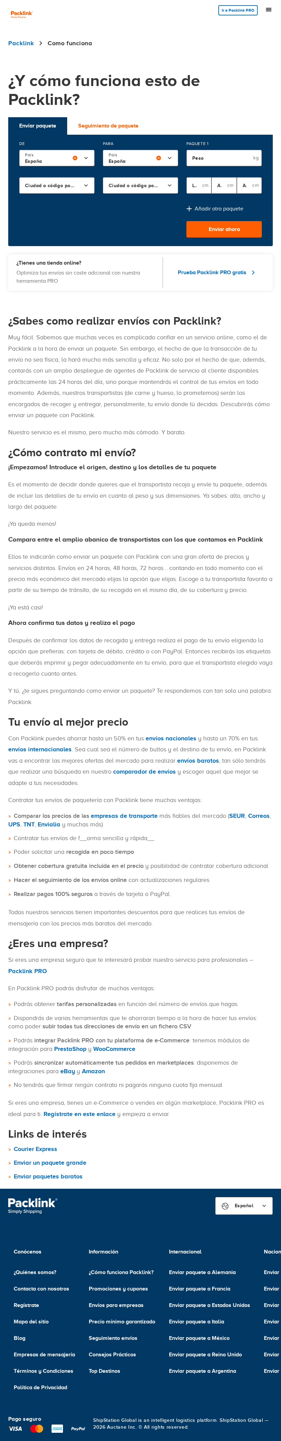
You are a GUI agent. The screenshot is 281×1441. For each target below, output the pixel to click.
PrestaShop (70, 1048)
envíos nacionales (171, 738)
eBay (67, 1071)
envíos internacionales (40, 749)
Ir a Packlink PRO (238, 10)
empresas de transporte (124, 815)
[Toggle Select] (86, 158)
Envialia (49, 824)
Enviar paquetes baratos (48, 1176)
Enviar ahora (224, 229)
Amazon (93, 1071)
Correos (259, 815)
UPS (14, 824)
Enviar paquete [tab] (37, 126)
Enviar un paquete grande (50, 1162)
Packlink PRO (27, 971)
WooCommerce (114, 1048)
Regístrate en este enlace (79, 1114)
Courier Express (35, 1149)
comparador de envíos (144, 771)
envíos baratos (198, 760)
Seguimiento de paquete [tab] (108, 126)
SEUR (237, 815)
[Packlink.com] (22, 15)
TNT (29, 824)
